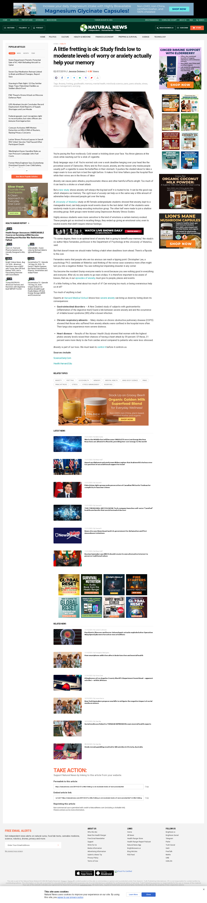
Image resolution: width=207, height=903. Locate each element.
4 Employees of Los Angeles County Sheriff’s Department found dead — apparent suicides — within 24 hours (118, 679)
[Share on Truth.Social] (86, 77)
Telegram (169, 838)
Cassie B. (98, 482)
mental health (99, 84)
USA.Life (169, 861)
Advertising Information (97, 851)
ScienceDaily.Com (62, 358)
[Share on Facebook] (62, 77)
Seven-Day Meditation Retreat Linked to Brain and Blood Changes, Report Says (25, 74)
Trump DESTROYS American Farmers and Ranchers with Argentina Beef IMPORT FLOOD (15, 286)
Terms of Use (93, 861)
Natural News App (134, 845)
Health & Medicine (82, 37)
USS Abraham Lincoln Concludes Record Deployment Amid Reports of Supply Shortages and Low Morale (26, 106)
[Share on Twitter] (68, 77)
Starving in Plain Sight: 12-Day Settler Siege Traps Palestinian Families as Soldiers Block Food (25, 85)
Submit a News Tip (95, 855)
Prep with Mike (27, 20)
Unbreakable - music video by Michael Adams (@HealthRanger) (37, 250)
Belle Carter (99, 437)
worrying (76, 86)
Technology (160, 37)
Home (5, 20)
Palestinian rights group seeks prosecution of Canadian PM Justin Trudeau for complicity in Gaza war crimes (117, 486)
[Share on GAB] (80, 77)
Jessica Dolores (76, 71)
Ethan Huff (98, 460)
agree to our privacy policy (70, 897)
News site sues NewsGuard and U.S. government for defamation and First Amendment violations (115, 532)
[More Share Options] (98, 77)
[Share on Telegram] (74, 77)
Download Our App (169, 20)
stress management (63, 86)
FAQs (191, 20)
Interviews (40, 20)
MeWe (168, 855)
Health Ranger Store (135, 838)
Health (63, 44)
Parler (168, 842)
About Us (183, 20)
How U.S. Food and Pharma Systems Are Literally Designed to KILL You (15, 251)
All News (130, 835)
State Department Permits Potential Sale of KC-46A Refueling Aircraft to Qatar (25, 62)
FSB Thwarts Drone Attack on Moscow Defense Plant (26, 96)
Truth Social (170, 845)
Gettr (168, 848)
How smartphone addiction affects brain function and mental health (113, 655)
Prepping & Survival (128, 37)
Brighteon (14, 20)
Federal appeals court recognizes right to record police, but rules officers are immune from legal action (25, 118)
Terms (70, 881)
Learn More (133, 895)
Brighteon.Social (172, 835)
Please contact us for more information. (69, 810)
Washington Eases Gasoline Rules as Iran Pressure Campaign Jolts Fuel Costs (25, 153)
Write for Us (92, 845)
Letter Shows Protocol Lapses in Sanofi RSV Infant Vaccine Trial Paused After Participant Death (26, 141)
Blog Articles (132, 851)
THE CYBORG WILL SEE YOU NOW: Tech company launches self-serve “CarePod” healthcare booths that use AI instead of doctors (118, 509)
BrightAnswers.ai (152, 20)
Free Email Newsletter (96, 838)
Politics (52, 37)
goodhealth (79, 84)
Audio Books (51, 20)
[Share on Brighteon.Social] (56, 77)
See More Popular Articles (27, 177)
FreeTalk (169, 851)
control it (101, 347)
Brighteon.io (170, 832)
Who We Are (92, 832)
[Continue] (58, 845)
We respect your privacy (14, 851)
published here (86, 885)
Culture (65, 37)
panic (126, 84)
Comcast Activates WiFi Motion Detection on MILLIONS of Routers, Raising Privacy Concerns (24, 130)
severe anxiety (107, 298)
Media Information (95, 848)
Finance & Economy (104, 37)
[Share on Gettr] (92, 77)
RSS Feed (131, 855)
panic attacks (135, 84)
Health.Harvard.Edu (63, 363)
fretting (69, 84)
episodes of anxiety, (85, 278)
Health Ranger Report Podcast (139, 842)
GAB (167, 858)
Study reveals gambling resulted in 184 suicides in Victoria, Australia (113, 747)
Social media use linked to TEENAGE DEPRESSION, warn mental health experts (117, 724)
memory (88, 84)
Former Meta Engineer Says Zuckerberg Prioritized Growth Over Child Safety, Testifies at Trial (26, 165)
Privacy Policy (93, 858)
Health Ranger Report (16, 223)
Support (90, 842)
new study (64, 190)
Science (145, 37)
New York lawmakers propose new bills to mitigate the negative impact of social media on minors (118, 702)
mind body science (114, 84)
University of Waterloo (66, 202)
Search (201, 20)
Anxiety (62, 84)
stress (144, 84)
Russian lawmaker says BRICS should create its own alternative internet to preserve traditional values (116, 555)
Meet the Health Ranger (97, 835)
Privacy (63, 881)
